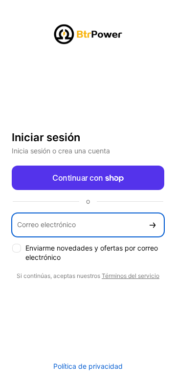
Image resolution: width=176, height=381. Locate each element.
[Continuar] (152, 224)
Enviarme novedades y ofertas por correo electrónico (91, 252)
